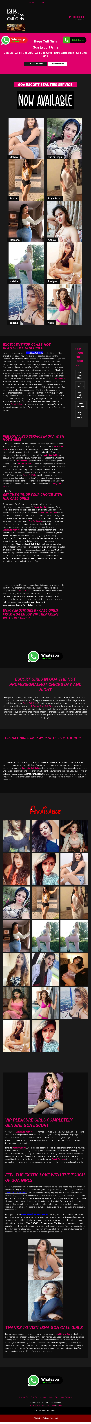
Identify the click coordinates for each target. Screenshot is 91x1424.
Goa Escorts (36, 1397)
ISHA (15, 12)
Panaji (25, 703)
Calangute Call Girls (50, 1397)
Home (31, 1405)
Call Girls (33, 703)
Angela (52, 239)
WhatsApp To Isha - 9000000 (46, 1418)
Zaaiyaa (52, 281)
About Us (39, 1405)
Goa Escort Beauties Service (45, 85)
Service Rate (49, 1405)
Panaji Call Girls (29, 475)
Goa (30, 521)
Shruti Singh (55, 157)
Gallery (59, 1405)
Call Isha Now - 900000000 (45, 1411)
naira (51, 322)
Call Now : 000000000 (35, 64)
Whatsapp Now (58, 64)
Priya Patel (54, 198)
